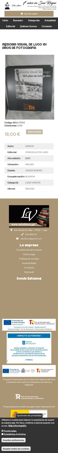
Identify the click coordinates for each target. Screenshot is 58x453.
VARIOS (29, 146)
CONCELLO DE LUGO (36, 152)
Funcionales (10, 431)
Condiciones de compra (29, 250)
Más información (17, 425)
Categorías (34, 20)
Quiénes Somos (28, 26)
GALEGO (30, 188)
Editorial (10, 26)
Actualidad (50, 20)
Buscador (18, 20)
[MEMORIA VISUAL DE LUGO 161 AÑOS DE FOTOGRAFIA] (29, 87)
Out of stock (34, 132)
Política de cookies (29, 258)
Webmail (29, 272)
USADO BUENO (33, 170)
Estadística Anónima (15, 434)
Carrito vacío (30, 13)
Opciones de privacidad (29, 415)
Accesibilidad (29, 263)
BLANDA (30, 176)
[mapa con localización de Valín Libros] (29, 296)
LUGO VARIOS (32, 182)
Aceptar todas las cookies (16, 449)
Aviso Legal (29, 254)
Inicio (5, 20)
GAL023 (29, 164)
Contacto (47, 26)
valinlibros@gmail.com (31, 239)
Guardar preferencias (13, 440)
